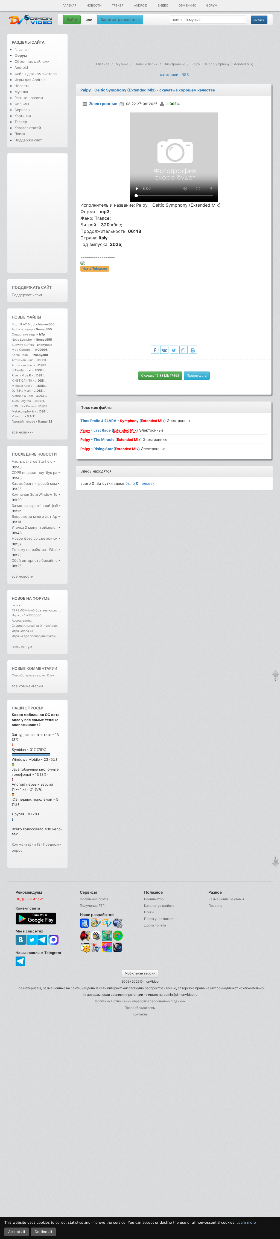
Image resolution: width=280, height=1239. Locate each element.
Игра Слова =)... (23, 631)
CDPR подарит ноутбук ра (34, 472)
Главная (69, 5)
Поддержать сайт (32, 287)
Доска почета (155, 925)
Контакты (140, 1014)
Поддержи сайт (28, 140)
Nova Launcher (23, 339)
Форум (211, 5)
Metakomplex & (23, 411)
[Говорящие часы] (85, 936)
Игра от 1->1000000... (28, 615)
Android (140, 5)
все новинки (23, 432)
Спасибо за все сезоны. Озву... (34, 675)
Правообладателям (140, 1008)
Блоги (149, 912)
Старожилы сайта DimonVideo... (35, 626)
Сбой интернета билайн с (34, 560)
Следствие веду (24, 334)
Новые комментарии (34, 668)
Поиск (19, 134)
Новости (94, 5)
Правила (215, 906)
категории (169, 74)
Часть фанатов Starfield (32, 461)
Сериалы (22, 110)
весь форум (22, 646)
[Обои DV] (107, 952)
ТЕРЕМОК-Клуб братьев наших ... (36, 610)
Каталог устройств (159, 906)
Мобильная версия (140, 973)
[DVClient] (107, 923)
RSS (185, 74)
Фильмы (21, 104)
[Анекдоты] (107, 939)
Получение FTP (92, 906)
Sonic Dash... (21, 355)
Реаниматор (154, 899)
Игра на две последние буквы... (35, 636)
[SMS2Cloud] (118, 923)
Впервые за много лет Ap (34, 516)
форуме (41, 598)
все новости (22, 576)
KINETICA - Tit (22, 380)
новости (47, 454)
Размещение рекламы (226, 899)
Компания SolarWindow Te (34, 494)
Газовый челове (23, 421)
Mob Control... (22, 350)
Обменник (187, 5)
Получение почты (94, 899)
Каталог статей (27, 128)
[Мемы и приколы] (96, 923)
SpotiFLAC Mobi (23, 324)
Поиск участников (158, 919)
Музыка (21, 92)
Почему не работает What (35, 549)
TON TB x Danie (23, 406)
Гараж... (17, 605)
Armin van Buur (22, 360)
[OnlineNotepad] (85, 923)
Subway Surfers (23, 345)
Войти (71, 19)
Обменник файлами (31, 61)
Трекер (117, 5)
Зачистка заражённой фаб (35, 505)
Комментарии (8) (27, 844)
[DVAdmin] (85, 948)
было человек (140, 483)
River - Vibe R (21, 375)
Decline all (43, 1231)
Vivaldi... (18, 416)
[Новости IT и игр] (96, 952)
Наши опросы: (27, 708)
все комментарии (27, 686)
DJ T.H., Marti (21, 391)
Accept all (16, 1231)
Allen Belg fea (21, 401)
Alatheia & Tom (22, 396)
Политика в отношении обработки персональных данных (140, 1001)
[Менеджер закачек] (118, 936)
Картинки (22, 116)
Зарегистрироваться (120, 19)
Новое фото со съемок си (34, 538)
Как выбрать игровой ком (34, 483)
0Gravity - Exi (21, 370)
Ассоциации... (22, 620)
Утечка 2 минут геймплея (34, 527)
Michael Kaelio (22, 386)
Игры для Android (30, 80)
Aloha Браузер (23, 329)
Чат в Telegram (94, 269)
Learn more (246, 1222)
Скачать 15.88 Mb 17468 (160, 375)
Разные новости (28, 98)
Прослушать (197, 375)
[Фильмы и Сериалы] (118, 952)
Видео (163, 5)
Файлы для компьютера (35, 74)
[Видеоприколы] (96, 939)
